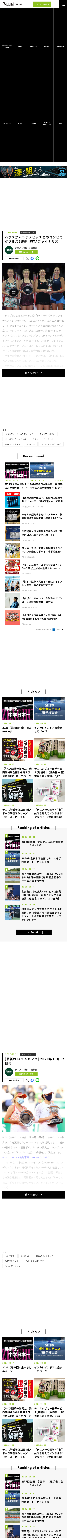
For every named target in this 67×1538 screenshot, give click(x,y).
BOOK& (47, 123)
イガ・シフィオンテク (34, 1261)
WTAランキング (27, 232)
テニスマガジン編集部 (26, 247)
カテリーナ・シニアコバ (43, 439)
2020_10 (25, 1255)
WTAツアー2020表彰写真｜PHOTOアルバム (26, 1157)
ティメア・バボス (47, 434)
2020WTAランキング (44, 1255)
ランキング (10, 1255)
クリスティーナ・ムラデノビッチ (19, 434)
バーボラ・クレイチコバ (15, 439)
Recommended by (44, 629)
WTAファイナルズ (12, 444)
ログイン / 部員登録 (42, 4)
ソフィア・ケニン (12, 1266)
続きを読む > (33, 373)
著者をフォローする (26, 252)
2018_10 (31, 444)
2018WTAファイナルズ (51, 444)
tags (60, 123)
